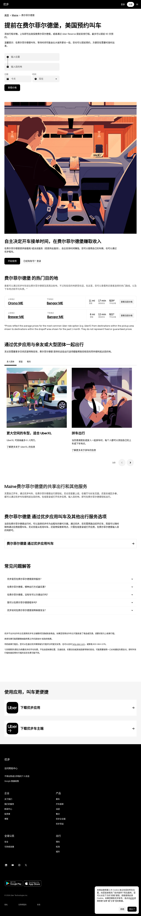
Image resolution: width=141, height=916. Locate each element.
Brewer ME (16, 317)
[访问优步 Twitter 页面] (26, 865)
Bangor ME (55, 303)
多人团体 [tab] (10, 361)
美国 (6, 15)
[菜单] (137, 4)
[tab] (35, 361)
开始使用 (12, 261)
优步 (6, 4)
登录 (123, 4)
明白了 (132, 909)
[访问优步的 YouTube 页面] (12, 865)
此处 (132, 898)
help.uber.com (78, 644)
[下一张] (130, 462)
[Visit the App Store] (32, 883)
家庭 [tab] (21, 361)
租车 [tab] (29, 361)
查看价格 (12, 87)
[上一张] (122, 462)
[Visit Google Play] (14, 883)
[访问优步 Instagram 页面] (19, 865)
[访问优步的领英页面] (6, 865)
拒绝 (122, 909)
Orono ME (15, 303)
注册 (130, 4)
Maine (15, 15)
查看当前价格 (126, 302)
